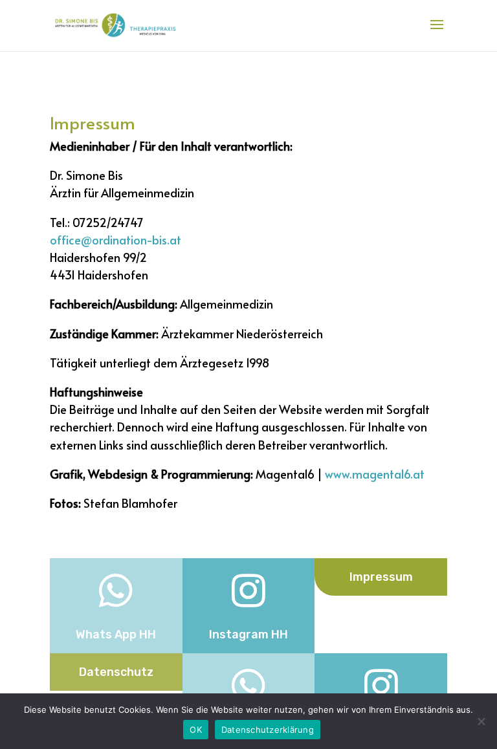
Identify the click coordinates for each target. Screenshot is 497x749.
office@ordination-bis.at (115, 240)
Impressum (381, 577)
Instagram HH (248, 634)
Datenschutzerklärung (267, 729)
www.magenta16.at (375, 474)
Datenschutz (116, 672)
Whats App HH (116, 634)
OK (196, 729)
